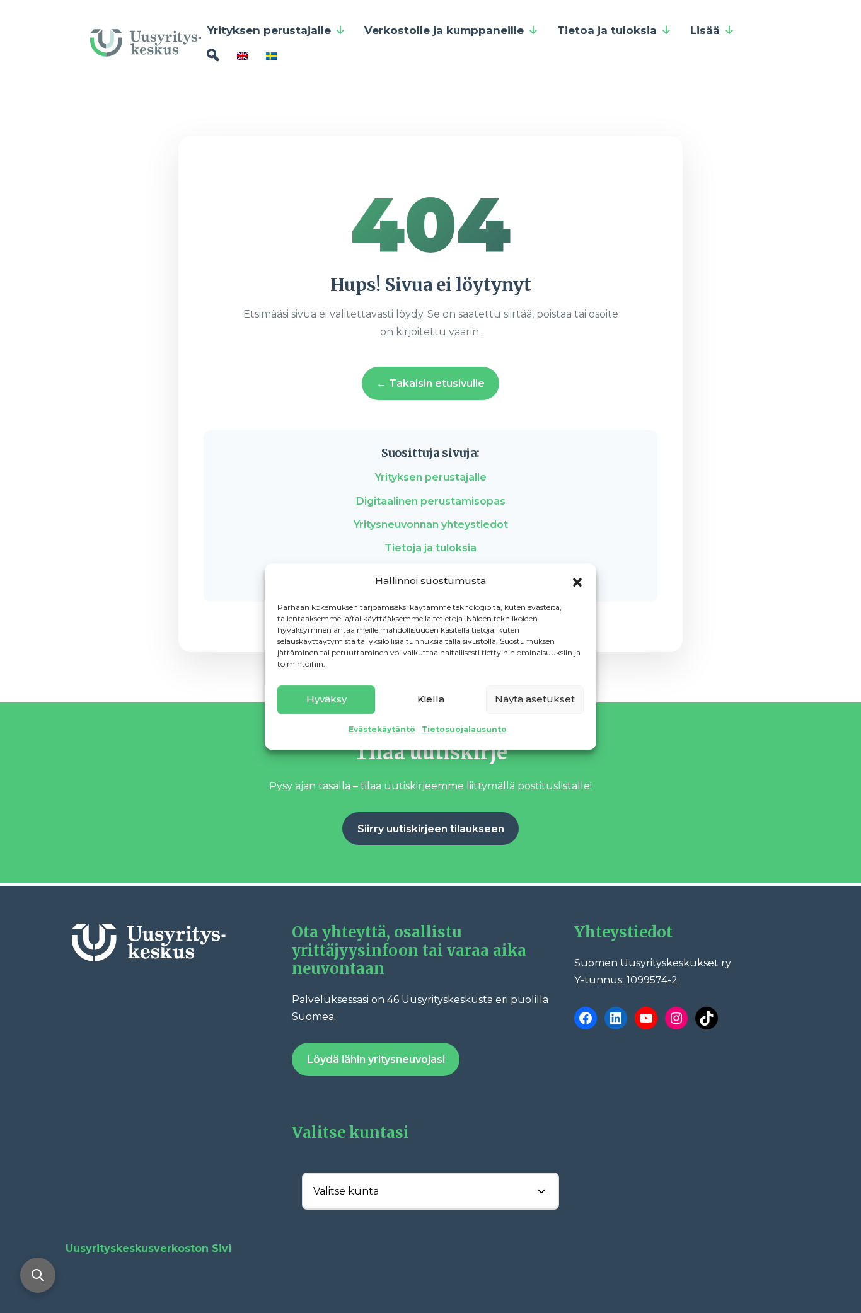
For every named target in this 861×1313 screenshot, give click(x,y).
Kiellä (430, 699)
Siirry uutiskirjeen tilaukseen (430, 829)
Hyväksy (326, 699)
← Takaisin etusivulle (430, 383)
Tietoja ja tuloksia (430, 548)
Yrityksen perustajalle (269, 30)
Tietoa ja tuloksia (607, 30)
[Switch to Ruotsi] (274, 55)
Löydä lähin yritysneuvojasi (376, 1059)
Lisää (705, 30)
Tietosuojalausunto (464, 729)
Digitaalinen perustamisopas (431, 501)
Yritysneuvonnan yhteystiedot (431, 524)
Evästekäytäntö (382, 729)
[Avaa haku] (37, 1275)
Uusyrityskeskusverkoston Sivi (148, 1248)
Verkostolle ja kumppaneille (444, 30)
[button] (577, 581)
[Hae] (212, 55)
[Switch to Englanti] (245, 55)
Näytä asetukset (535, 699)
